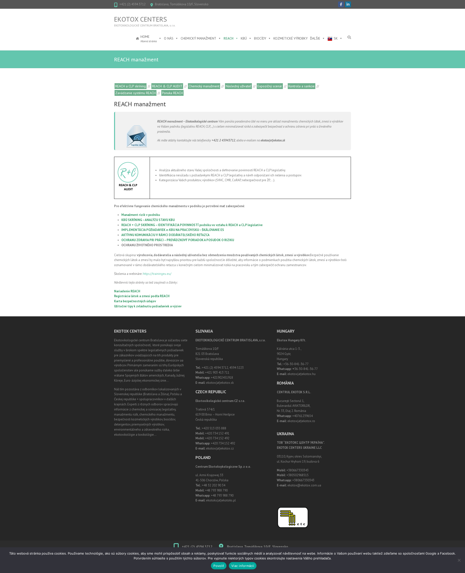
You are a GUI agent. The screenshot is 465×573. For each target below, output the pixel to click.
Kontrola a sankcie (301, 86)
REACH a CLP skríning (130, 86)
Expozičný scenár (269, 86)
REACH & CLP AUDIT (167, 86)
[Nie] (459, 560)
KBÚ (244, 38)
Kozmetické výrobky (290, 38)
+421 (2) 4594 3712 (132, 4)
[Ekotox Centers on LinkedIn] (348, 4)
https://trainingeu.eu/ (157, 274)
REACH (228, 38)
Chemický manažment (198, 38)
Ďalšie (315, 38)
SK (336, 38)
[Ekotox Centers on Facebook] (341, 4)
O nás (168, 38)
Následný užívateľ (238, 86)
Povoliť (218, 566)
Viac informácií (242, 566)
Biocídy (260, 38)
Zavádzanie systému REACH (135, 93)
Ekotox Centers (140, 19)
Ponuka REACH (172, 93)
